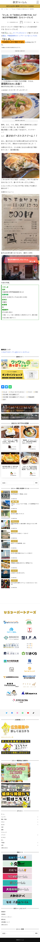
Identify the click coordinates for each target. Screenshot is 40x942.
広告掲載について (5, 922)
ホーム (2, 814)
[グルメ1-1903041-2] (20, 66)
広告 (2, 845)
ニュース (3, 817)
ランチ (30, 392)
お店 (2, 827)
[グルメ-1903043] (20, 105)
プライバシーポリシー (6, 917)
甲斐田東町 (31, 397)
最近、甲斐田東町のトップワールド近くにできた (20, 36)
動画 (2, 829)
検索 (36, 483)
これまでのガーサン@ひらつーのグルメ (15, 352)
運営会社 (3, 919)
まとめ (2, 824)
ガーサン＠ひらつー (20, 33)
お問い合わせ (4, 848)
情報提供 (3, 911)
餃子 (4, 399)
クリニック (4, 832)
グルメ (37, 22)
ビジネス (3, 837)
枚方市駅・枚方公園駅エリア (11, 394)
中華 (36, 392)
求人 (2, 840)
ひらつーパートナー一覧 (7, 737)
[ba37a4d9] (20, 267)
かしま (5, 392)
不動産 (2, 842)
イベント (3, 835)
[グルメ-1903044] (20, 165)
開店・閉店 (4, 819)
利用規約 (3, 914)
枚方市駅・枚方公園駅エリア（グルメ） (14, 397)
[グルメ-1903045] (20, 221)
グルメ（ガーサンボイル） (17, 392)
